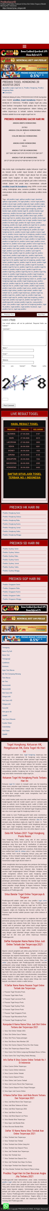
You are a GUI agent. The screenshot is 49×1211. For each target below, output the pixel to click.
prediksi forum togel (9, 220)
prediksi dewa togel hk (23, 218)
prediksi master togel (22, 232)
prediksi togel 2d (18, 253)
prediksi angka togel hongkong (25, 209)
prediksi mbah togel (20, 237)
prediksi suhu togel (26, 248)
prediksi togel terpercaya (21, 293)
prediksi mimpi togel (9, 239)
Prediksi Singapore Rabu (11, 588)
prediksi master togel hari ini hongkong (21, 234)
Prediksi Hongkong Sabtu (11, 531)
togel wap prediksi (20, 309)
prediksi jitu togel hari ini (31, 225)
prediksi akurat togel (9, 204)
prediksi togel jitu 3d (16, 283)
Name (5, 348)
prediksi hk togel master (27, 223)
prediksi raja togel (26, 246)
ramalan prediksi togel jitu (23, 302)
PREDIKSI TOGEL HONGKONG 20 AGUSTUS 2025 (20, 83)
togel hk (12, 784)
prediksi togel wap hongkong (27, 297)
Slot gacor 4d (6, 712)
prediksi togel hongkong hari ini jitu (20, 276)
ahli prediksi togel (13, 199)
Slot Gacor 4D (7, 693)
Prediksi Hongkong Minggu (12, 535)
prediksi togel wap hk (9, 297)
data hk (39, 820)
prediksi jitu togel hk (21, 227)
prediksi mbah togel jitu (36, 237)
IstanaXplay (6, 727)
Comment (6, 329)
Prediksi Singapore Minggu (12, 599)
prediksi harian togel (39, 220)
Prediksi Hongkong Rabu (11, 520)
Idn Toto (5, 681)
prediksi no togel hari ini (10, 241)
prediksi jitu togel (16, 225)
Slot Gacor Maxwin (8, 719)
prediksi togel (7, 1182)
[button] (6, 1206)
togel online (43, 901)
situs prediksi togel (13, 304)
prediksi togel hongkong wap (27, 281)
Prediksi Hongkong (30, 88)
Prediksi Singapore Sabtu (11, 595)
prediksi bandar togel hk (20, 211)
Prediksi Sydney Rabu (10, 556)
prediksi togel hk (13, 262)
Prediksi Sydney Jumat (11, 563)
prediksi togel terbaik (24, 290)
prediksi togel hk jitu (27, 267)
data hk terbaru (20, 851)
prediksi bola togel (16, 216)
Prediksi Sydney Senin (10, 549)
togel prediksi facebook (29, 307)
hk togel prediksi (24, 201)
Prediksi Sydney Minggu (11, 571)
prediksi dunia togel (38, 218)
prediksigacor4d (7, 302)
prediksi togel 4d (31, 253)
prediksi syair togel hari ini (16, 251)
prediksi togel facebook (16, 258)
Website (5, 360)
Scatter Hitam (7, 723)
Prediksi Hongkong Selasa (12, 517)
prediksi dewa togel (30, 216)
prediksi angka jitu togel (25, 204)
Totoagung (5, 647)
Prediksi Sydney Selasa (11, 552)
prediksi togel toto (8, 295)
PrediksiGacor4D (8, 1)
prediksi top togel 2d (17, 300)
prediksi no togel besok (37, 239)
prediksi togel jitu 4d (31, 283)
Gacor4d (5, 708)
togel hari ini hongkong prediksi (31, 304)
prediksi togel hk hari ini (10, 267)
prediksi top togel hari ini (33, 300)
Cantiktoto (5, 663)
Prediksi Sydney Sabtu (11, 567)
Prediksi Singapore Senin (11, 584)
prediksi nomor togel (19, 244)
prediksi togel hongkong (18, 274)
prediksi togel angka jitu (20, 255)
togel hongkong (29, 755)
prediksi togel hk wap (34, 269)
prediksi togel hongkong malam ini (24, 279)
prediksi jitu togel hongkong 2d (20, 230)
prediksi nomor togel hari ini (36, 244)
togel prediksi (15, 307)
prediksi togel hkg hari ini (24, 272)
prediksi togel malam (21, 286)
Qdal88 (4, 715)
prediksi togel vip (21, 295)
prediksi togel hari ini (31, 258)
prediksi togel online (9, 288)
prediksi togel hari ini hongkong (24, 260)
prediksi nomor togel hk (10, 246)
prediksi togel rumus (24, 288)
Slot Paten (6, 730)
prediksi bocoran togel (18, 213)
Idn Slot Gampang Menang (11, 674)
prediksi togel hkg (8, 272)
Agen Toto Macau (8, 670)
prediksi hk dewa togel (10, 223)
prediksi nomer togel (27, 241)
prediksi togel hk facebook (34, 265)
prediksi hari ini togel (24, 220)
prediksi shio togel (13, 248)
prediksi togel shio (38, 288)
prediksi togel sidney (9, 290)
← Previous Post (8, 314)
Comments (8, 93)
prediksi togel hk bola (17, 265)
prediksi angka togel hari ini (13, 88)
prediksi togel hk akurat (28, 262)
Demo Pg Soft (7, 651)
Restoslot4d (6, 685)
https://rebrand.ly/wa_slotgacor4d (14, 8)
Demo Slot (6, 655)
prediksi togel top (37, 293)
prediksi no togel (23, 239)
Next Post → (42, 314)
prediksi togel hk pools (18, 269)
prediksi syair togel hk (33, 251)
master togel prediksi (38, 201)
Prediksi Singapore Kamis (12, 592)
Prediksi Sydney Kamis (11, 560)
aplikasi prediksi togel (27, 199)
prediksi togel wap (34, 295)
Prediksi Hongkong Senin (11, 513)
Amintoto (5, 666)
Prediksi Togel (7, 253)
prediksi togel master (36, 286)
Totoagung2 (6, 659)
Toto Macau (6, 678)
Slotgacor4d (6, 696)
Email (4, 354)
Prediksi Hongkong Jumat (11, 528)
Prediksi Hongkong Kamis (12, 524)
